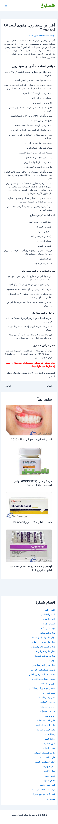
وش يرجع (51, 799)
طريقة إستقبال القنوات (44, 753)
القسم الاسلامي (48, 614)
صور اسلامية (49, 743)
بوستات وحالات (48, 628)
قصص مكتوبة (49, 780)
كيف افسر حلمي (47, 785)
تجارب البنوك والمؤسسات (43, 637)
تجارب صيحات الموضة (45, 656)
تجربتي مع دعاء (48, 683)
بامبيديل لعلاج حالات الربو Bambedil (32, 521)
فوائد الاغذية (49, 771)
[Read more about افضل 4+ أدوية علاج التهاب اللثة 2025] (29, 420)
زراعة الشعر (49, 739)
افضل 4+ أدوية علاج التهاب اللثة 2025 (31, 439)
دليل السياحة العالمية (45, 725)
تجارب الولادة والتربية (45, 651)
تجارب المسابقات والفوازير (43, 647)
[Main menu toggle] (6, 6)
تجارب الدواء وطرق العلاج (43, 642)
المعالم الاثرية (49, 623)
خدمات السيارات (47, 711)
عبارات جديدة (49, 766)
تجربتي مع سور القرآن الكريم (42, 688)
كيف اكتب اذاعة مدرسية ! (43, 789)
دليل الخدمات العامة (46, 720)
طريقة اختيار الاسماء (46, 757)
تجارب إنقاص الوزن (46, 633)
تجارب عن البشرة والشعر (44, 665)
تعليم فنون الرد (48, 693)
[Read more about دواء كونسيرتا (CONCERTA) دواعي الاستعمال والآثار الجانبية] (29, 462)
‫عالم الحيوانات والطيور (45, 762)
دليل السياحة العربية (46, 730)
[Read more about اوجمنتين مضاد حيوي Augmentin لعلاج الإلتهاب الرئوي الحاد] (29, 546)
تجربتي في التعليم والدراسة (43, 670)
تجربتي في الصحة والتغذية (43, 679)
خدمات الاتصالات (47, 702)
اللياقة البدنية (49, 619)
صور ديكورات (49, 748)
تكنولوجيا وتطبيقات (46, 697)
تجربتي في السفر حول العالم (42, 674)
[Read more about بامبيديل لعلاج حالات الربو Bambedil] (29, 505)
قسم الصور (50, 776)
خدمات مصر (49, 716)
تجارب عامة (49, 660)
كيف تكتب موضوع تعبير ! (44, 794)
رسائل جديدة (49, 734)
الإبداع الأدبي (49, 610)
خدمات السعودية (47, 706)
